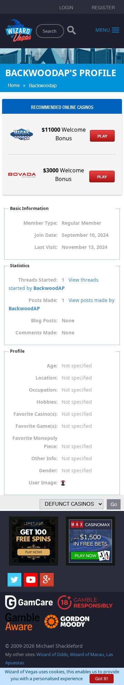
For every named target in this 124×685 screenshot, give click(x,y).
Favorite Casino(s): (35, 414)
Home (14, 85)
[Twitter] (14, 580)
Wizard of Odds (52, 654)
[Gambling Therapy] (66, 621)
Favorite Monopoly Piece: (35, 442)
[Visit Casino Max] (90, 540)
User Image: (43, 482)
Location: (46, 377)
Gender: (48, 470)
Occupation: (43, 389)
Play (102, 136)
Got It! (101, 678)
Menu (102, 29)
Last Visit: (46, 247)
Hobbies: (47, 402)
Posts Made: (43, 300)
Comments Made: (37, 332)
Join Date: (46, 235)
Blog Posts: (44, 320)
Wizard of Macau (87, 654)
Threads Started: (38, 279)
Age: (52, 365)
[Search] (71, 32)
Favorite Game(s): (37, 426)
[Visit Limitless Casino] (33, 540)
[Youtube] (31, 580)
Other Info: (44, 458)
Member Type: (40, 223)
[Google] (47, 580)
